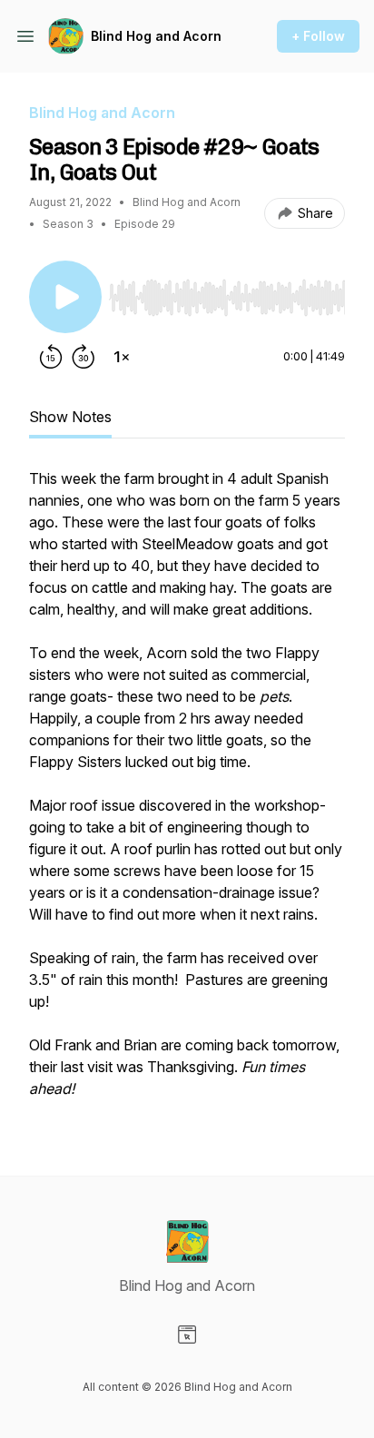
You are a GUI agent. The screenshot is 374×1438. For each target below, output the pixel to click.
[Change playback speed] (121, 356)
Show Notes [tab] (70, 417)
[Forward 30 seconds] (83, 356)
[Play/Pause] (65, 297)
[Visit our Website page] (187, 1334)
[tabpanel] (187, 793)
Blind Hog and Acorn (156, 36)
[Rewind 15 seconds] (51, 356)
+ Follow (318, 36)
